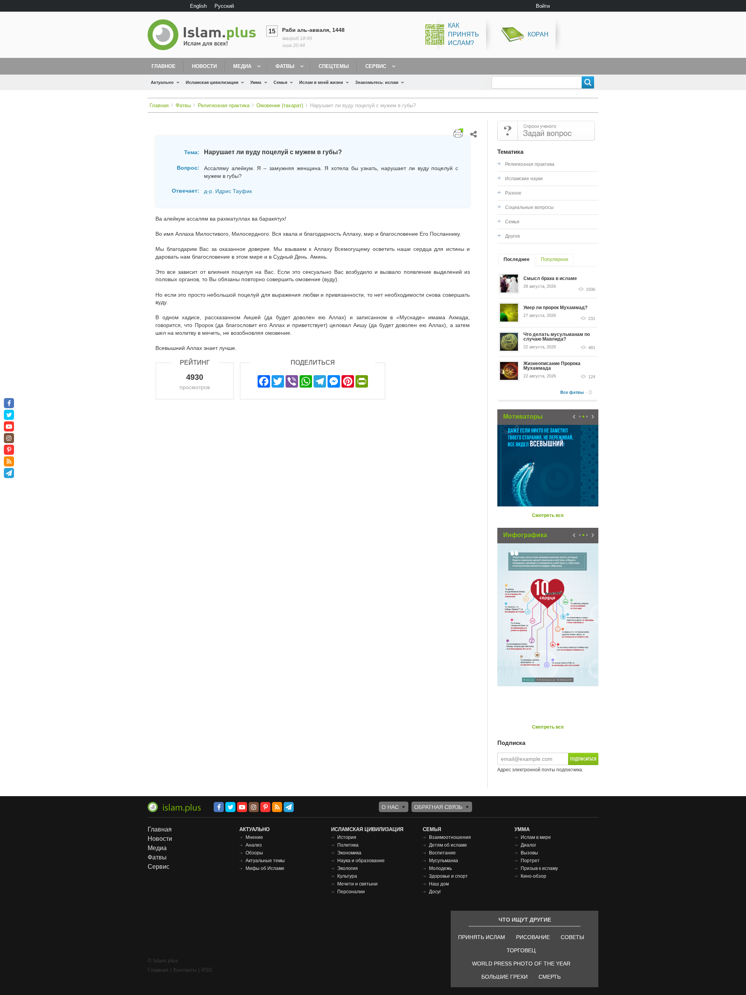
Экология (347, 868)
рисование (533, 937)
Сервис (375, 66)
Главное (164, 66)
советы (572, 937)
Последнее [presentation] (517, 259)
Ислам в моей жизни (321, 82)
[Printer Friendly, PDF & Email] (458, 133)
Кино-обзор (533, 876)
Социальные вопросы (529, 207)
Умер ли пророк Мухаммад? (555, 307)
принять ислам (481, 937)
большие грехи (504, 977)
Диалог (528, 845)
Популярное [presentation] (554, 259)
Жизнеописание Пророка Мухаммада (551, 366)
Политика (348, 845)
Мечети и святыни (357, 884)
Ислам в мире (536, 837)
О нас (390, 807)
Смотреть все (548, 515)
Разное (513, 193)
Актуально (162, 82)
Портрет (530, 860)
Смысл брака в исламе (550, 278)
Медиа (242, 66)
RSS (206, 970)
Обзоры (254, 853)
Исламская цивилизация (212, 82)
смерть (550, 977)
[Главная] (205, 34)
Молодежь (440, 868)
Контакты (185, 970)
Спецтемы (334, 66)
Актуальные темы (265, 860)
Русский (224, 6)
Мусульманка (443, 860)
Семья (280, 82)
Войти (543, 6)
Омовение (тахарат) (279, 105)
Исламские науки (524, 178)
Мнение (254, 837)
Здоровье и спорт (448, 876)
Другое (512, 236)
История (346, 837)
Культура (347, 876)
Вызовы (529, 853)
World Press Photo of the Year (521, 963)
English (198, 6)
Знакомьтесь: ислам (376, 82)
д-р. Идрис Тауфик (228, 191)
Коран (538, 34)
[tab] (516, 260)
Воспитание (442, 853)
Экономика (349, 853)
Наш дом (439, 884)
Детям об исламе (448, 845)
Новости (204, 66)
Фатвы (285, 66)
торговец (521, 950)
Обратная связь (438, 807)
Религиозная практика (223, 105)
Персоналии (351, 891)
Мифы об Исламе (265, 868)
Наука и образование (361, 860)
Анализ (254, 845)
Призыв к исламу (539, 868)
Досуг (435, 891)
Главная (159, 105)
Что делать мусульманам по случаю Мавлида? (556, 336)
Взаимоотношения (450, 837)
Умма (255, 82)
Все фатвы (572, 392)
